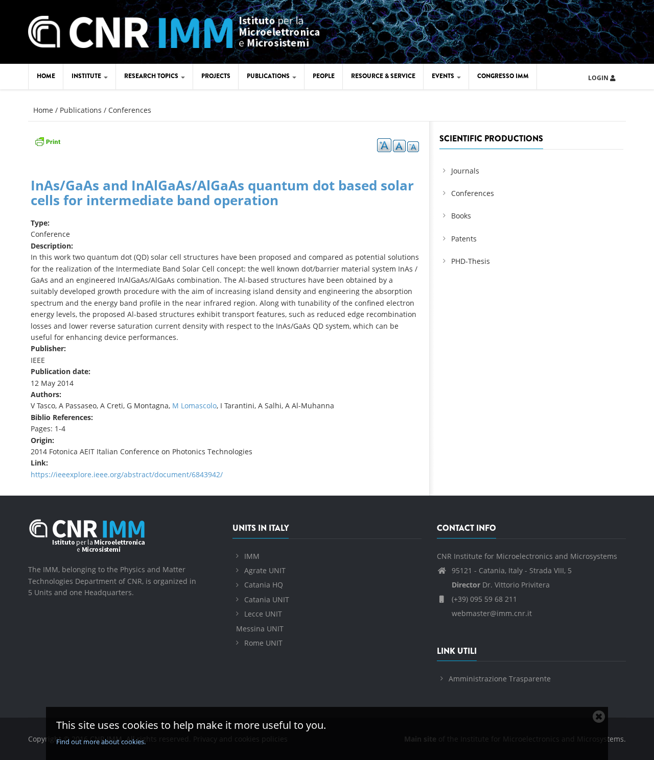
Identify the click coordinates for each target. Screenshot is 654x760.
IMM (252, 556)
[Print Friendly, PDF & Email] (47, 140)
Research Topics (152, 76)
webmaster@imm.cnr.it (491, 613)
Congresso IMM (503, 76)
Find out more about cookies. (101, 741)
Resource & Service (383, 76)
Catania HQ (263, 585)
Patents (464, 238)
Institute (87, 76)
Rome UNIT (263, 643)
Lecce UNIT (263, 614)
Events (444, 76)
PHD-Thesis (470, 261)
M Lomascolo (194, 405)
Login (599, 77)
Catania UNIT (266, 599)
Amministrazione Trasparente (500, 678)
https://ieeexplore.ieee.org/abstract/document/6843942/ (127, 474)
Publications (269, 76)
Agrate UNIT (265, 570)
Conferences (129, 110)
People (324, 76)
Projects (215, 76)
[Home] (173, 30)
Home (46, 76)
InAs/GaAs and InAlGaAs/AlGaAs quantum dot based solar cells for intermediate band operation (222, 192)
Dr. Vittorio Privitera (501, 585)
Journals (465, 171)
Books (461, 215)
